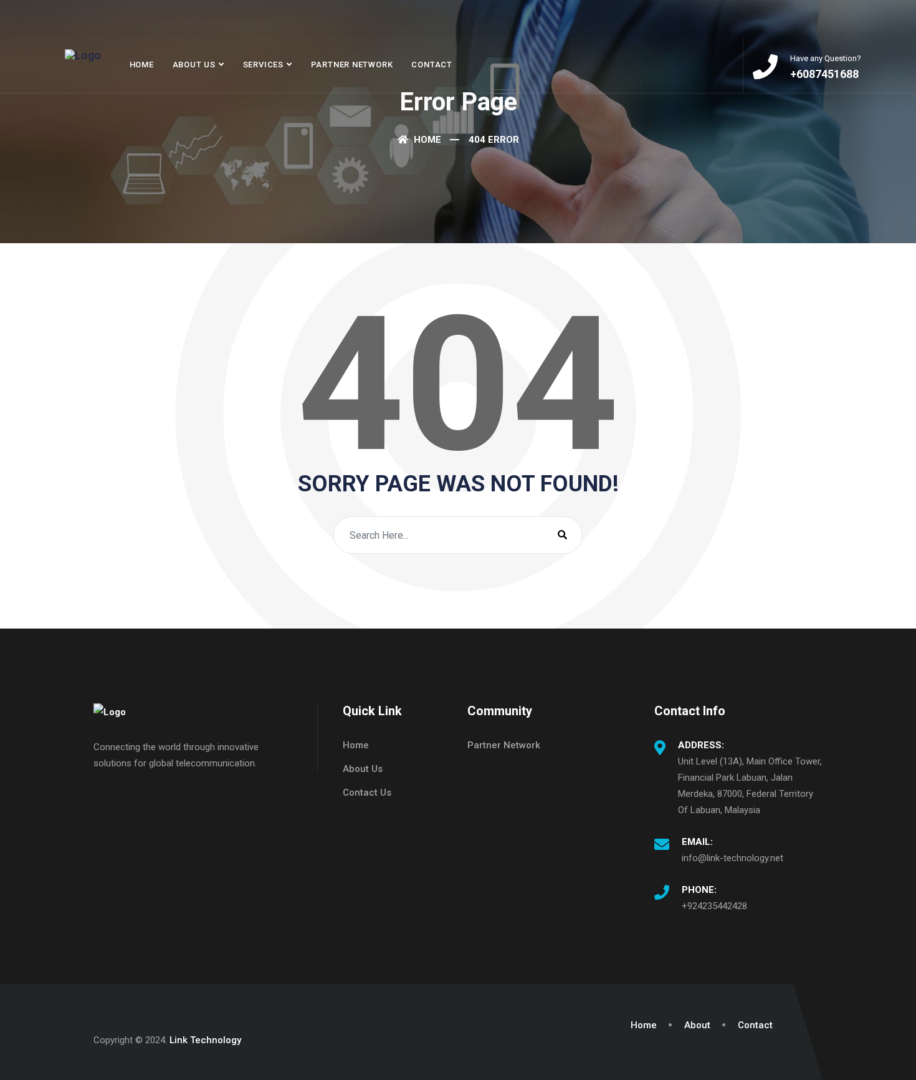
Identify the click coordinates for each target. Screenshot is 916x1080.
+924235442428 (714, 906)
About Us (363, 768)
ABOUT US (194, 64)
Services (263, 64)
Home (142, 64)
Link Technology (205, 1040)
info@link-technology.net (732, 858)
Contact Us (367, 792)
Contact (431, 64)
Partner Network (352, 64)
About (697, 1025)
